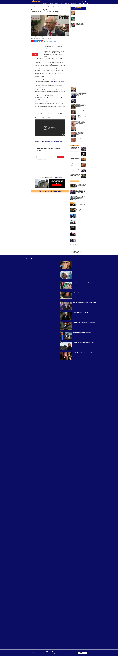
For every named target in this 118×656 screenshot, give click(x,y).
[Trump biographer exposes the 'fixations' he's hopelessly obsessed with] (66, 356)
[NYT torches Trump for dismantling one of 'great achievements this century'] (73, 204)
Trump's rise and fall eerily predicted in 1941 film (80, 227)
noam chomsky (78, 246)
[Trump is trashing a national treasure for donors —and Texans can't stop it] (73, 192)
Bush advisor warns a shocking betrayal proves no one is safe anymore (75, 159)
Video (60, 1)
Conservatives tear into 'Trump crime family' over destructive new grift (84, 322)
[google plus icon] (29, 259)
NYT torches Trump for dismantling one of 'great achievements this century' (80, 203)
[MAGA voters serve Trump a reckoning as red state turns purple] (83, 170)
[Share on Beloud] (42, 41)
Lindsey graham (76, 250)
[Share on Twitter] (36, 41)
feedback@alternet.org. (57, 177)
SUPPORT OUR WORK (85, 3)
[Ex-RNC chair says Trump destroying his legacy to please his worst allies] (73, 25)
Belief (53, 1)
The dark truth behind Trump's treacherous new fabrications (80, 234)
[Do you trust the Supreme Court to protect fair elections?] (42, 183)
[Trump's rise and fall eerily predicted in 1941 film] (73, 228)
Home (32, 6)
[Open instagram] (30, 259)
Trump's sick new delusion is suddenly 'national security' (75, 175)
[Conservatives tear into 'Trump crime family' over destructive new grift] (66, 326)
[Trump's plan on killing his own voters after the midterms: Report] (73, 198)
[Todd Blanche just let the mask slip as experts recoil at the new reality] (73, 13)
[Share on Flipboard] (32, 41)
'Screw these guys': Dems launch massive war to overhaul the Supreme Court (81, 209)
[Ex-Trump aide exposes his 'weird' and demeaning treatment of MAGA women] (73, 19)
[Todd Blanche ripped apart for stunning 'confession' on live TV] (73, 240)
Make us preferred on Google (50, 41)
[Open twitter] (83, 1)
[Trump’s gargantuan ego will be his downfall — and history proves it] (83, 154)
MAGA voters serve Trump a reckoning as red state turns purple (74, 170)
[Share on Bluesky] (40, 41)
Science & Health (47, 1)
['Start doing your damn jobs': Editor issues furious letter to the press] (73, 216)
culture (56, 1)
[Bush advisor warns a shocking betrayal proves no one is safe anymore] (83, 159)
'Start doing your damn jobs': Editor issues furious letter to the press (81, 215)
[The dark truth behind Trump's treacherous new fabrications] (73, 234)
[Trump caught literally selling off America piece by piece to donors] (73, 222)
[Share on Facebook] (34, 41)
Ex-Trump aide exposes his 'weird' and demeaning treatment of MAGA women (80, 18)
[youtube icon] (33, 259)
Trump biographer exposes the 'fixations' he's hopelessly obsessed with (84, 352)
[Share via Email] (38, 41)
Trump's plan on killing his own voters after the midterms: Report (80, 197)
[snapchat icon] (34, 259)
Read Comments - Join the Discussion (50, 191)
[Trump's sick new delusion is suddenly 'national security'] (83, 176)
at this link (48, 117)
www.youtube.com (37, 138)
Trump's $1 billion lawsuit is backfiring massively (74, 148)
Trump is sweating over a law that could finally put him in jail (81, 185)
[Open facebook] (82, 1)
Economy (64, 1)
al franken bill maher (76, 251)
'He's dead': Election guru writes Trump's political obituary (74, 164)
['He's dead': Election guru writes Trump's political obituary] (83, 165)
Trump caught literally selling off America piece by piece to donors (81, 221)
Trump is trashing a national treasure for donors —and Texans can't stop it (80, 191)
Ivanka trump (75, 252)
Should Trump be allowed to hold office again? (47, 79)
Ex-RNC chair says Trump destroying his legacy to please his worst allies (80, 24)
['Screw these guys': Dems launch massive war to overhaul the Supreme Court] (73, 210)
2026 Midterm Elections (71, 1)
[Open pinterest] (31, 259)
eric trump (79, 252)
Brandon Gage (37, 38)
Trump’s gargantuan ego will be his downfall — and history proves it (75, 153)
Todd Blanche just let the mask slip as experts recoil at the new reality (81, 12)
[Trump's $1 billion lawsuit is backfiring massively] (83, 149)
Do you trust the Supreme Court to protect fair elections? (57, 181)
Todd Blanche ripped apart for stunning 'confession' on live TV (81, 240)
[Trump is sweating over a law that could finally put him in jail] (73, 186)
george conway (72, 246)
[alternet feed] (84, 1)
